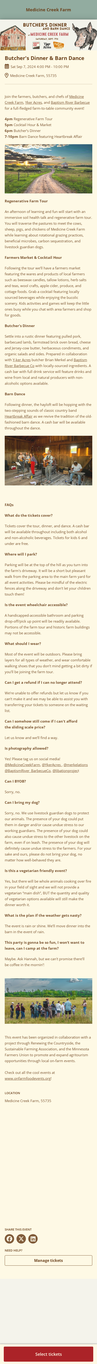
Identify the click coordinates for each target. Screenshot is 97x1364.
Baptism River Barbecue (70, 102)
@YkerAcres (52, 764)
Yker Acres (33, 102)
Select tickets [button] (48, 1354)
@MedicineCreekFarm (22, 764)
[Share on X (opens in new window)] (21, 1239)
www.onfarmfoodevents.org (28, 1078)
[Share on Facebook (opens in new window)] (9, 1239)
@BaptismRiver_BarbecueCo (28, 770)
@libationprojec (65, 770)
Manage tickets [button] (48, 1260)
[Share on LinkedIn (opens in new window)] (33, 1239)
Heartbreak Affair (18, 416)
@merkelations (76, 764)
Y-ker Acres (22, 359)
